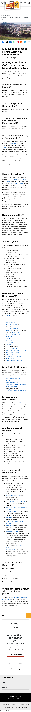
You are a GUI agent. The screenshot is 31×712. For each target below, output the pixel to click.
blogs (8, 15)
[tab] (15, 678)
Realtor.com (15, 143)
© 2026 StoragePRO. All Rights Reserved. (15, 707)
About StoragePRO (7, 677)
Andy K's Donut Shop (13, 334)
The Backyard (10, 322)
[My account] (29, 2)
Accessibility (11, 704)
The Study (9, 517)
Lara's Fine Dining (11, 324)
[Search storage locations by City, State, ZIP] (28, 615)
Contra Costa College (17, 183)
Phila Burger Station (12, 348)
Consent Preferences (7, 711)
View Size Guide (15, 654)
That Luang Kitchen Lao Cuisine (16, 350)
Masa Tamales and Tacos (14, 360)
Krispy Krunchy (11, 342)
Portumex (9, 344)
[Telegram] (25, 42)
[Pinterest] (18, 42)
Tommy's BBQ (10, 340)
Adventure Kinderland (13, 386)
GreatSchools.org (20, 179)
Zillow (4, 147)
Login (3, 682)
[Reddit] (21, 42)
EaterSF (9, 315)
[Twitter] (7, 42)
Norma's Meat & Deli (12, 352)
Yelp (17, 315)
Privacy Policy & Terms (22, 704)
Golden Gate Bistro (12, 358)
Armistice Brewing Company (15, 501)
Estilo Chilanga (16, 332)
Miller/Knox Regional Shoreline (16, 390)
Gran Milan (9, 336)
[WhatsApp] (14, 42)
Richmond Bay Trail (12, 382)
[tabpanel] (15, 678)
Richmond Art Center (13, 495)
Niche (8, 181)
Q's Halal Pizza (10, 354)
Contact (4, 687)
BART (19, 403)
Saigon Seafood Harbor (13, 356)
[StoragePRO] (13, 5)
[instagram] (19, 668)
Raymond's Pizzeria (12, 328)
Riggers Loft (10, 525)
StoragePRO (15, 696)
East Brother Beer (11, 511)
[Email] (29, 42)
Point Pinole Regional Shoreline (16, 384)
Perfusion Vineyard (12, 531)
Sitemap (4, 704)
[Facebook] (3, 42)
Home (3, 15)
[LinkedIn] (10, 42)
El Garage (9, 338)
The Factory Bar (11, 550)
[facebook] (11, 668)
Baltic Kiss (9, 330)
